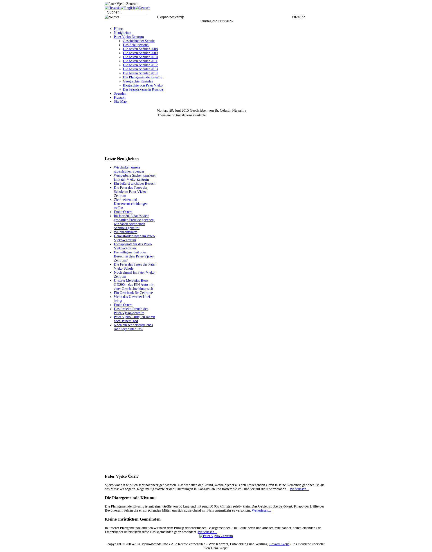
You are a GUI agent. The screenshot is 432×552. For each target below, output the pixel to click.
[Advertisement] (127, 129)
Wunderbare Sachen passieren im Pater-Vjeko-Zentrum (135, 177)
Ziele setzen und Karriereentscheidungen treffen (131, 204)
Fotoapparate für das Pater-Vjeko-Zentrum (133, 246)
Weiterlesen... (299, 489)
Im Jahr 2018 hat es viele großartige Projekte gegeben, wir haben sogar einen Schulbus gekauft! (134, 222)
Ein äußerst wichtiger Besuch (134, 183)
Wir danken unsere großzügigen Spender (129, 169)
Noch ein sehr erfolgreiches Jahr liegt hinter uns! (133, 327)
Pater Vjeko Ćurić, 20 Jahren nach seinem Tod (134, 319)
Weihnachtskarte (125, 232)
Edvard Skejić (279, 544)
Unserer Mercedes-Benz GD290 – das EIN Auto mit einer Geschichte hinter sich (133, 284)
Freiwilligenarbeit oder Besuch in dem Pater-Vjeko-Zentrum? (134, 256)
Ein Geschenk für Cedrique (133, 293)
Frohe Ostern (123, 212)
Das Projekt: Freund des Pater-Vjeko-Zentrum (131, 311)
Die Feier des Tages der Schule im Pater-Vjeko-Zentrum (130, 191)
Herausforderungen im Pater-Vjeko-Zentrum (134, 238)
